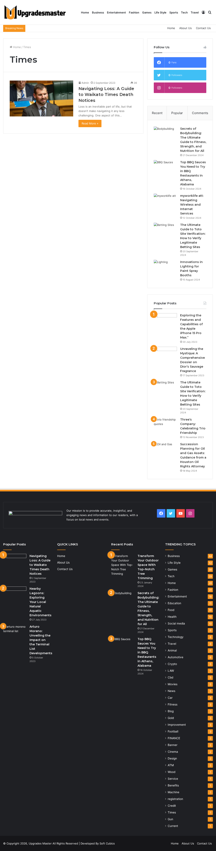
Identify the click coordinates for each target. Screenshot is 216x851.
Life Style (160, 12)
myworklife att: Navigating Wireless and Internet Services (192, 204)
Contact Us (203, 28)
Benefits (173, 785)
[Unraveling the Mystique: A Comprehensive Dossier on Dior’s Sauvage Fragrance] (165, 355)
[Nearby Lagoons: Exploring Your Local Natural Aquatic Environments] (14, 594)
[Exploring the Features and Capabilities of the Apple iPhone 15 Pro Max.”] (165, 321)
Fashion (134, 12)
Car (170, 697)
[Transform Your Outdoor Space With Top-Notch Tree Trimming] (122, 565)
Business (98, 12)
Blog (171, 711)
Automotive (175, 657)
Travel (195, 12)
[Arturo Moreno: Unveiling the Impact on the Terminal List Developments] (14, 632)
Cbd (170, 677)
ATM (171, 765)
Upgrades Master (41, 843)
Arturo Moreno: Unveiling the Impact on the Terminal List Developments (41, 640)
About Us (185, 28)
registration (175, 799)
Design (172, 758)
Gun (170, 819)
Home (85, 12)
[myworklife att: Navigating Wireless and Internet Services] (165, 201)
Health (172, 616)
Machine (173, 792)
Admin (85, 82)
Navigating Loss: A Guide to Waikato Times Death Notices (106, 94)
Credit (172, 805)
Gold (171, 718)
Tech (184, 12)
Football (173, 731)
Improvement (177, 724)
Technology (176, 637)
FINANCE (174, 738)
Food (171, 610)
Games (146, 12)
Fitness (172, 704)
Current (173, 826)
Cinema (173, 751)
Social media (176, 623)
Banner (172, 745)
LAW (171, 670)
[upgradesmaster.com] (34, 12)
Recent (157, 113)
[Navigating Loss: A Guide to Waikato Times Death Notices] (41, 98)
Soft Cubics (107, 843)
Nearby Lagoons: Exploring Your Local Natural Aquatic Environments (40, 602)
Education (174, 603)
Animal (172, 650)
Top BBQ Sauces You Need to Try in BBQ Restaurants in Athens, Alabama (147, 652)
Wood (171, 772)
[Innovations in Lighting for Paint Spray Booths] (165, 268)
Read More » (90, 123)
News (171, 691)
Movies (172, 684)
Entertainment (116, 12)
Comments (200, 113)
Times (172, 812)
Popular (177, 113)
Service (173, 778)
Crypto (172, 664)
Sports (173, 12)
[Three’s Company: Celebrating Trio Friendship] (165, 425)
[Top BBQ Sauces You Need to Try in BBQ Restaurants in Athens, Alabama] (165, 168)
